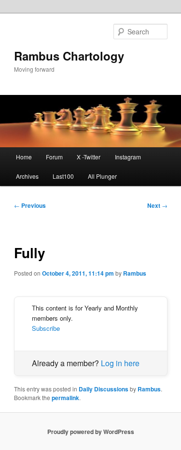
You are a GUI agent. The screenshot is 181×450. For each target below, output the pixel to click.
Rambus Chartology (69, 55)
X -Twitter (88, 157)
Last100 (63, 176)
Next (157, 205)
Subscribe (46, 328)
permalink (65, 397)
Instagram (128, 157)
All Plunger (102, 176)
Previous (30, 205)
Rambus (134, 273)
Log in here (120, 363)
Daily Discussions (103, 389)
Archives (27, 176)
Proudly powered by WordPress (90, 431)
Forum (54, 157)
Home (24, 157)
